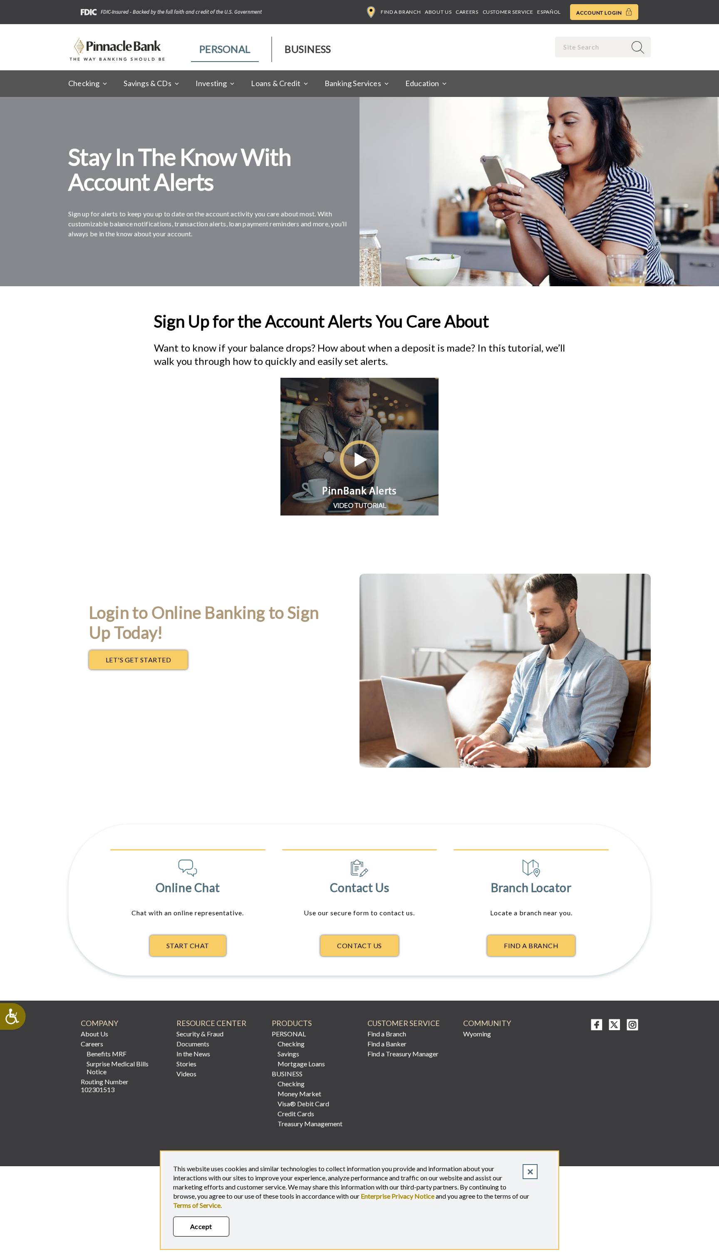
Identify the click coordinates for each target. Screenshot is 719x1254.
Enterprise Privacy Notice (397, 1196)
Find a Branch (401, 12)
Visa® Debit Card (303, 1104)
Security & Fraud (199, 1034)
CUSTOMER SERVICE (403, 1023)
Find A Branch (531, 945)
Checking (291, 1044)
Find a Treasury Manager (403, 1054)
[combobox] (591, 47)
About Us (438, 12)
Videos (186, 1074)
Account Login (599, 13)
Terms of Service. (197, 1205)
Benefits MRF (106, 1054)
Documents (192, 1044)
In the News (193, 1054)
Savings (288, 1054)
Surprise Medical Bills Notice (118, 1068)
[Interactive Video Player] (359, 513)
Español (548, 12)
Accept (201, 1226)
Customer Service (508, 12)
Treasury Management (310, 1124)
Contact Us (359, 945)
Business (308, 49)
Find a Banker (387, 1044)
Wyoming (477, 1034)
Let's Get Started (147, 662)
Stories (186, 1064)
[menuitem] (225, 49)
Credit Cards (296, 1114)
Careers (467, 12)
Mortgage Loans (301, 1064)
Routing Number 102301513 (105, 1085)
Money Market (299, 1094)
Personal (224, 49)
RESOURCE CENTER (211, 1023)
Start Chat (187, 945)
